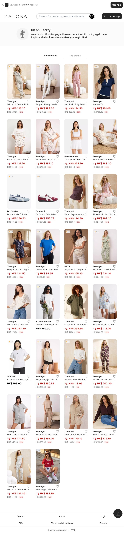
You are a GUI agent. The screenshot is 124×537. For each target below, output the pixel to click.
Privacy (103, 523)
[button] (62, 5)
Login (103, 516)
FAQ (21, 523)
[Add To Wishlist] (29, 101)
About (62, 516)
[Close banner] (2, 4)
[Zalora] (15, 16)
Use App (116, 4)
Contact (21, 516)
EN (67, 530)
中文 (73, 530)
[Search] (91, 16)
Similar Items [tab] (50, 55)
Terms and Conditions (62, 523)
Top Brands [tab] (75, 55)
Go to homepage (112, 16)
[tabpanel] (62, 281)
